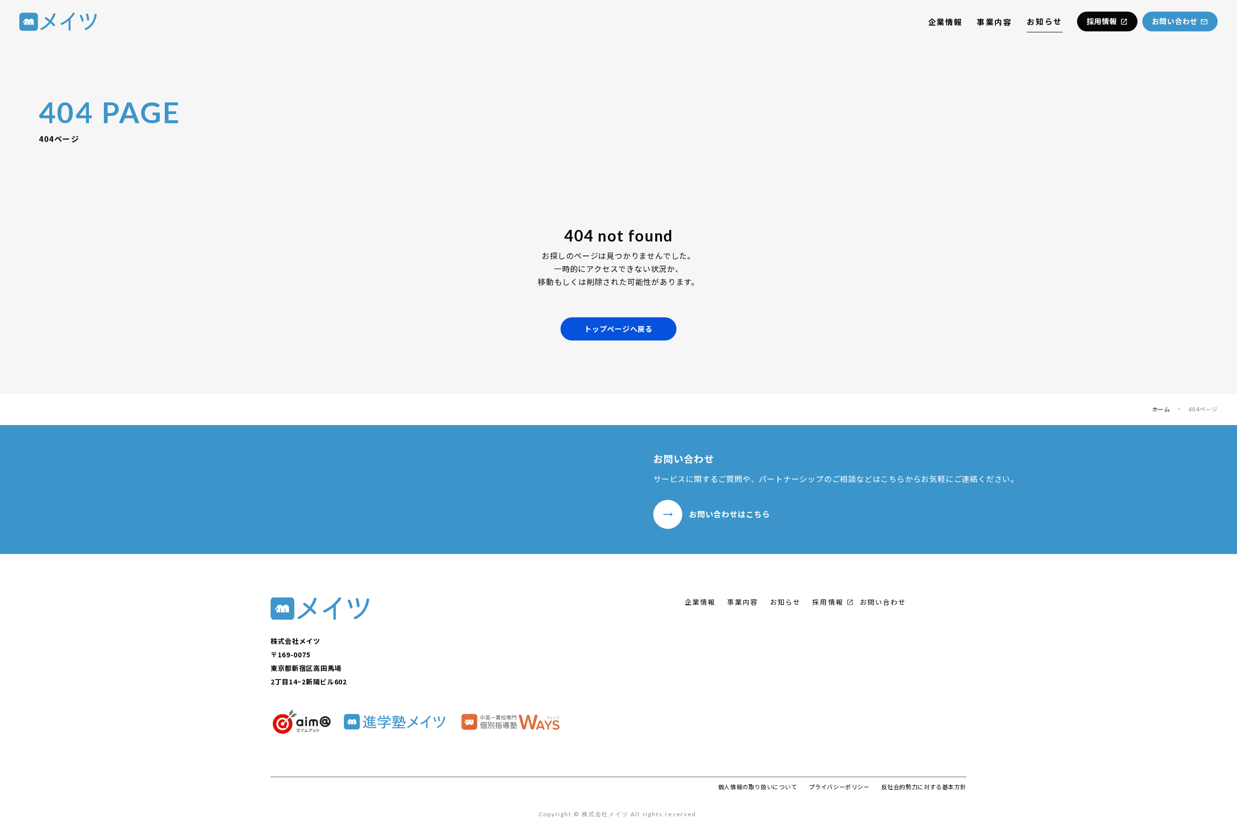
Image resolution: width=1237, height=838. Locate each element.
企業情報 (945, 22)
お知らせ (1045, 21)
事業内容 (994, 22)
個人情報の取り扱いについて (757, 787)
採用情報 (827, 602)
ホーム (1161, 409)
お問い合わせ (883, 602)
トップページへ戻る (618, 329)
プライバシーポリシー (839, 787)
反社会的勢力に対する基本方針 (923, 787)
